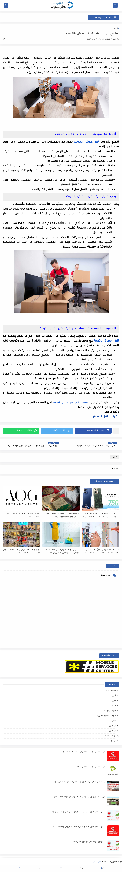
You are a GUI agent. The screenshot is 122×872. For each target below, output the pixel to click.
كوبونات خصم (110, 736)
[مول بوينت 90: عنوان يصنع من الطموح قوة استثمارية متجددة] (21, 534)
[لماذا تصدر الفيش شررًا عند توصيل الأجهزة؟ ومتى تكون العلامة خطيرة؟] (100, 534)
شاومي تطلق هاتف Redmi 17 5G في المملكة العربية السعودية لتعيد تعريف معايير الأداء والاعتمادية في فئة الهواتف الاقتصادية (100, 515)
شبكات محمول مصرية (106, 716)
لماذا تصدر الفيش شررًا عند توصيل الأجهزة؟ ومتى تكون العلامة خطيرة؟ (102, 551)
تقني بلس (97, 862)
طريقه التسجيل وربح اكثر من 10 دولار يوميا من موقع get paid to (80, 797)
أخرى (116, 29)
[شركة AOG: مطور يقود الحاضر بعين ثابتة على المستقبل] (21, 498)
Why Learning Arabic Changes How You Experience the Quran (63, 515)
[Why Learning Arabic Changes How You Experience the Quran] (61, 498)
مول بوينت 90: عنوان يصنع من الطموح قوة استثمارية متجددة (21, 551)
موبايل (113, 741)
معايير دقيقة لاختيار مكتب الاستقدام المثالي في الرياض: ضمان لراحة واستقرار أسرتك (63, 551)
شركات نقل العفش (105, 417)
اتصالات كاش (110, 691)
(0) (4, 39)
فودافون (112, 726)
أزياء (114, 706)
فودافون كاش (110, 731)
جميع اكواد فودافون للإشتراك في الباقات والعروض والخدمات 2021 (79, 827)
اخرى (114, 701)
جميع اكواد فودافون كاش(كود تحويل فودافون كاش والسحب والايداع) (78, 812)
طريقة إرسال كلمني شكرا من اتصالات (90, 767)
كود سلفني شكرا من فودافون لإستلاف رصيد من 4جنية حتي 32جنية (79, 782)
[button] (93, 431)
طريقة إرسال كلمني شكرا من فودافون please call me (84, 752)
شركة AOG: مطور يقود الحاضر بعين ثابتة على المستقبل (23, 515)
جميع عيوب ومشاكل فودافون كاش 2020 (89, 842)
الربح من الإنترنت (109, 711)
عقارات (113, 721)
